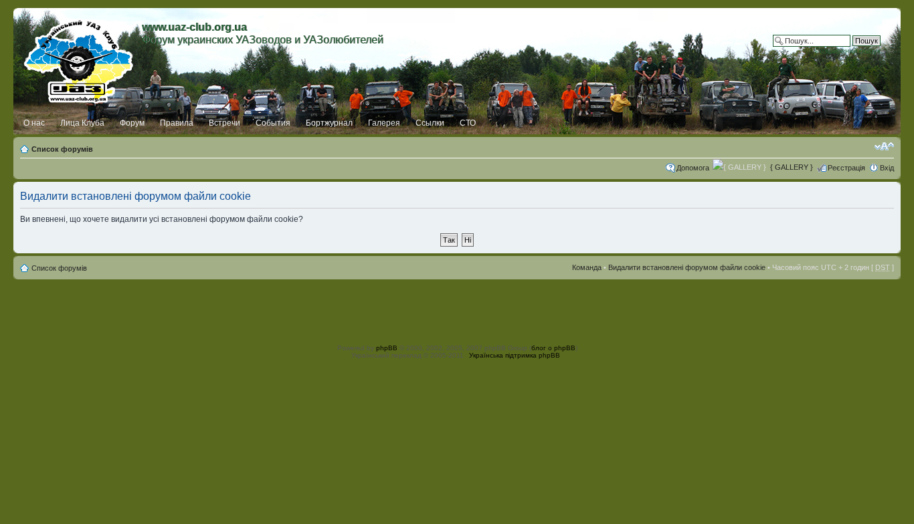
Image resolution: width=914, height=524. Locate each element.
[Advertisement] (457, 309)
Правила (176, 123)
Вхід (887, 168)
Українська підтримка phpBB (514, 355)
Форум (132, 123)
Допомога (692, 168)
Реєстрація (846, 168)
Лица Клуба (82, 123)
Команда (587, 267)
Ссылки (430, 123)
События (273, 123)
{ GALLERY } (791, 167)
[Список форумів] (79, 58)
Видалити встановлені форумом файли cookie (686, 267)
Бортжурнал (329, 123)
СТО (468, 123)
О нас (34, 123)
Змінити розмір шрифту (884, 146)
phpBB (386, 348)
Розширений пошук (848, 51)
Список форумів (62, 149)
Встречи (224, 123)
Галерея (384, 123)
